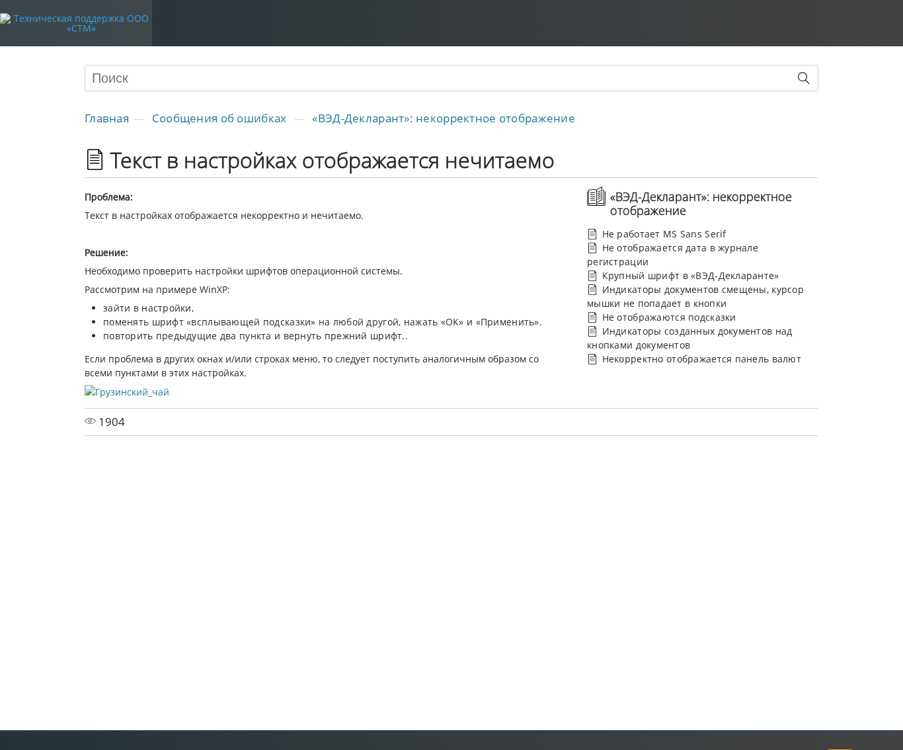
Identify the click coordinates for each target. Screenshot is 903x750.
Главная (107, 118)
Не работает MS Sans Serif (662, 234)
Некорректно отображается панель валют (700, 359)
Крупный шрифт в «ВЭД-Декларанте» (689, 275)
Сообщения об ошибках (221, 118)
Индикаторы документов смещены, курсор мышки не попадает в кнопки (695, 296)
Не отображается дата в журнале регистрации (672, 254)
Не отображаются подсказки (667, 317)
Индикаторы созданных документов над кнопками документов (689, 338)
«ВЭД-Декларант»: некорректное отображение (443, 118)
